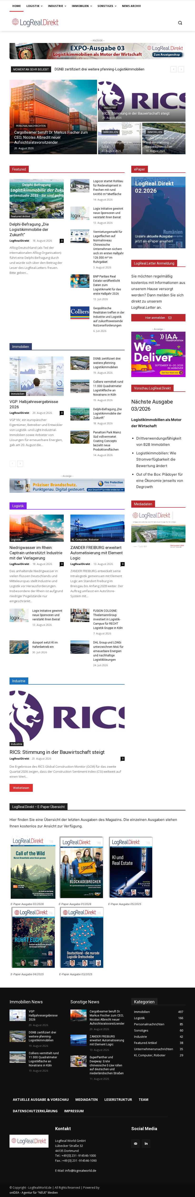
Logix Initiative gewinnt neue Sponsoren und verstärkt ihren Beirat (108, 213)
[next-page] (20, 464)
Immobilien (110, 132)
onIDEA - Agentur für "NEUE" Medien (34, 1193)
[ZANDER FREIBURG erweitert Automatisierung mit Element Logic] (97, 528)
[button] (179, 22)
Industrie (110, 107)
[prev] (173, 69)
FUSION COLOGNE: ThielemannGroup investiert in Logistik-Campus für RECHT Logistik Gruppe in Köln (108, 619)
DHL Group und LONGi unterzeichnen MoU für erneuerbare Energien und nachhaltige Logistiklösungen (108, 651)
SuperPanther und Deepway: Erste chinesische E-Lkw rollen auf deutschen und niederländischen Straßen (107, 1065)
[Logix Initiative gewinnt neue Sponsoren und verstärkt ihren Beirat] (79, 213)
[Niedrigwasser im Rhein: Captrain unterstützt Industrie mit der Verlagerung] (37, 528)
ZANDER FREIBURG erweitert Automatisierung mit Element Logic (96, 552)
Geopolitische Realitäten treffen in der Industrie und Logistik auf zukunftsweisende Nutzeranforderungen (108, 317)
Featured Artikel (20, 216)
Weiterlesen (21, 788)
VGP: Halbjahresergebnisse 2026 (43, 1015)
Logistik (16, 539)
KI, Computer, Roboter (85, 539)
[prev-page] (12, 464)
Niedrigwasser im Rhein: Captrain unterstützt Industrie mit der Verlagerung (36, 552)
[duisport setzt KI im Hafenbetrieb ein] (19, 647)
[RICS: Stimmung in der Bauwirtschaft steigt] (141, 101)
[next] (181, 69)
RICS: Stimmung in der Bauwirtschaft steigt (57, 752)
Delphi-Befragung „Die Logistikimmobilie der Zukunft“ (29, 229)
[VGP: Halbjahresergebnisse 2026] (119, 138)
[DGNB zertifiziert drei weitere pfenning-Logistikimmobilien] (163, 138)
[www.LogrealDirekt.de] (42, 22)
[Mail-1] (135, 1143)
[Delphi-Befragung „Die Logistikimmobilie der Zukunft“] (37, 198)
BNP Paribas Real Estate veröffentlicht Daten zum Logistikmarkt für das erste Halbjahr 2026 (107, 285)
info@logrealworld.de (80, 1170)
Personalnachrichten (31, 126)
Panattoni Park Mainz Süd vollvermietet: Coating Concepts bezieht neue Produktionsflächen (107, 441)
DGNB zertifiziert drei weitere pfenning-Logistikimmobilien (107, 363)
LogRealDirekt (19, 240)
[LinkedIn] (146, 1143)
